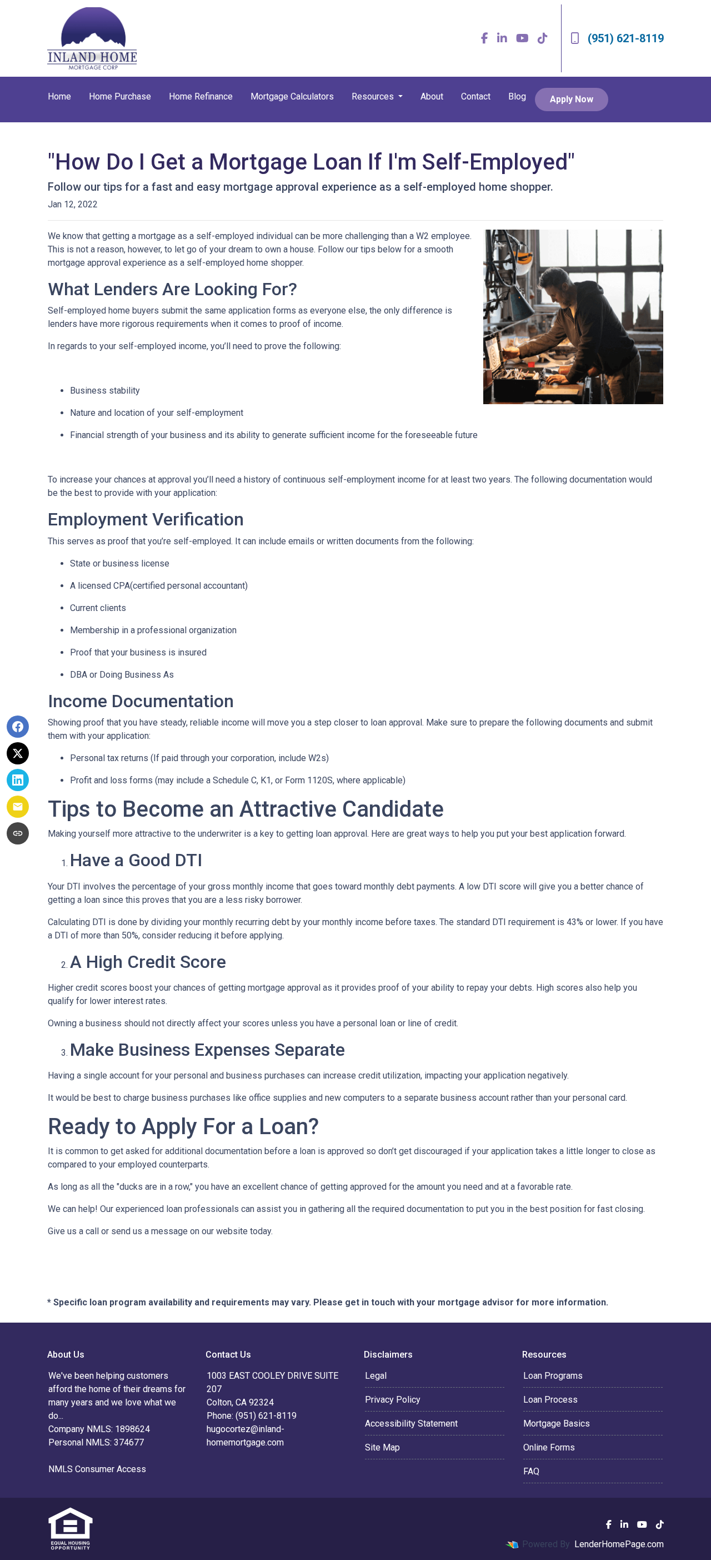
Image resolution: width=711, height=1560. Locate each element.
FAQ (531, 1471)
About (431, 96)
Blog (517, 96)
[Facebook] (484, 38)
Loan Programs (553, 1375)
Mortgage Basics (556, 1423)
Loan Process (550, 1399)
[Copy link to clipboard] (18, 833)
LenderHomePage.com (619, 1544)
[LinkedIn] (502, 38)
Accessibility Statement (411, 1423)
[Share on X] (18, 753)
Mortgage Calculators (292, 96)
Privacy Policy (392, 1399)
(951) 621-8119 (626, 38)
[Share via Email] (18, 807)
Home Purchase (120, 96)
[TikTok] (543, 38)
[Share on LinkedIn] (18, 780)
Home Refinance (201, 96)
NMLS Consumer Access (97, 1469)
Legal (376, 1375)
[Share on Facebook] (18, 727)
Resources (374, 96)
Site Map (382, 1447)
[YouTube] (522, 38)
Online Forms (549, 1447)
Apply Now (571, 99)
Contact (475, 96)
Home (59, 96)
